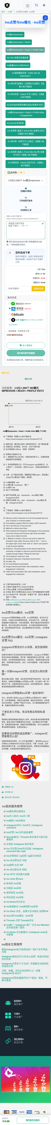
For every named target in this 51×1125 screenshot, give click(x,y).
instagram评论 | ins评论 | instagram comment (24, 826)
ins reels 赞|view (14, 879)
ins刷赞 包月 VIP (14, 865)
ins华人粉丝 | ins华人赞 (18, 816)
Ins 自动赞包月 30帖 (16, 869)
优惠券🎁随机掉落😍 (15, 335)
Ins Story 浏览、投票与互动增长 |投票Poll (27, 911)
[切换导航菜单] (28, 5)
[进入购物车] (36, 5)
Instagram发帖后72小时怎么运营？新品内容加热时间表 (25, 957)
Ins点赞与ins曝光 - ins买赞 (19, 915)
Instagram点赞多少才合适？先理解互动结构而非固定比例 (25, 965)
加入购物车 (27, 345)
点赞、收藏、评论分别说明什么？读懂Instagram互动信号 (21, 972)
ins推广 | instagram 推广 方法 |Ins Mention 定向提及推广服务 (27, 926)
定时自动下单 (22, 252)
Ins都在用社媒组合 (15, 811)
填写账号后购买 (33, 1120)
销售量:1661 (9, 787)
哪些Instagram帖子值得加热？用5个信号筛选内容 (24, 950)
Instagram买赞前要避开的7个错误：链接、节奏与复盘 (24, 979)
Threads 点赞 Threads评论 (20, 920)
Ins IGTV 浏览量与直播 (17, 874)
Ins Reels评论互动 (15, 902)
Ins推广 (10, 12)
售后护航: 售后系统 (12, 797)
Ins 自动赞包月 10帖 (16, 860)
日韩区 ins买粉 (13, 888)
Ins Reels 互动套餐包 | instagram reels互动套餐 (27, 933)
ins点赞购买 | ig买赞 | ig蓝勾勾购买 (23, 856)
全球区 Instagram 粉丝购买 (20, 844)
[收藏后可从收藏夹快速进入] (45, 17)
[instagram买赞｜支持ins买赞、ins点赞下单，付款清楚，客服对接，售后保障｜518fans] (7, 5)
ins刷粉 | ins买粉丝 (15, 820)
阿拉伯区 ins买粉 (15, 897)
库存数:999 (9, 792)
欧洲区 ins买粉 (13, 883)
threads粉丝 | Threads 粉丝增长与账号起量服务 (27, 838)
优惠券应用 (38, 288)
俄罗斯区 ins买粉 (15, 892)
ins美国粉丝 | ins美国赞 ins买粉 (22, 906)
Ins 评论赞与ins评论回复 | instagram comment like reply (24, 850)
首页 (3, 12)
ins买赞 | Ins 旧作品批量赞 (19, 832)
